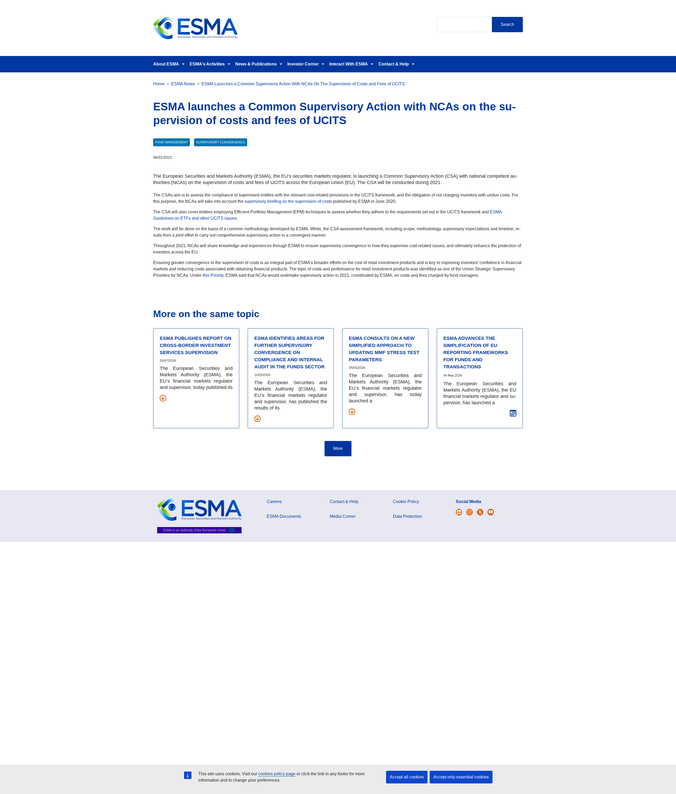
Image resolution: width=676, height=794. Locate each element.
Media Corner (342, 516)
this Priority (213, 275)
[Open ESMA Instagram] (469, 512)
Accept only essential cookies (461, 777)
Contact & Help (393, 64)
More (338, 448)
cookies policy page (276, 774)
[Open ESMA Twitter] (459, 512)
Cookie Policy (406, 501)
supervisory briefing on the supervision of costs (288, 201)
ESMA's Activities (207, 64)
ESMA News (183, 84)
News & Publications (256, 64)
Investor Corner (303, 64)
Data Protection (407, 516)
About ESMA (166, 64)
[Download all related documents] (163, 398)
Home (159, 84)
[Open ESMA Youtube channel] (490, 512)
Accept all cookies (407, 777)
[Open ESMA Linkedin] (480, 512)
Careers (274, 501)
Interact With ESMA (348, 64)
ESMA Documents (284, 516)
